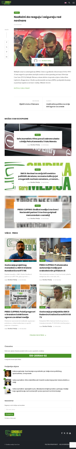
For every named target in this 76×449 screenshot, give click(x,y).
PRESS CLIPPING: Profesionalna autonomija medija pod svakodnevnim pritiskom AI (53, 268)
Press (17, 12)
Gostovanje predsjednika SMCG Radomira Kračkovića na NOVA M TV (55, 314)
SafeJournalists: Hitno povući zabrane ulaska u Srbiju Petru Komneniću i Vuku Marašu (38, 140)
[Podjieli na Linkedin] (7, 57)
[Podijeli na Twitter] (7, 47)
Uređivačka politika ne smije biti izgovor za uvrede (58, 105)
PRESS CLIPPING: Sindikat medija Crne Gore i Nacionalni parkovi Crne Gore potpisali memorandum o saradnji (38, 212)
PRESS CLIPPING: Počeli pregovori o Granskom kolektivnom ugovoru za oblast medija (20, 314)
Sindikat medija (46, 60)
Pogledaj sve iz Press (37, 335)
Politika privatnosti (51, 444)
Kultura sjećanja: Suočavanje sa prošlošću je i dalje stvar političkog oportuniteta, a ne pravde (37, 372)
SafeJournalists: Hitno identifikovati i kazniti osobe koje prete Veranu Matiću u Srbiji (41, 381)
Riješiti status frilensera (29, 104)
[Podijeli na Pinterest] (7, 52)
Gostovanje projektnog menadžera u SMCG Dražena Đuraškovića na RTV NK (18, 268)
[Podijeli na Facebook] (7, 42)
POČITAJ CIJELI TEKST (22, 88)
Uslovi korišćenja (65, 444)
